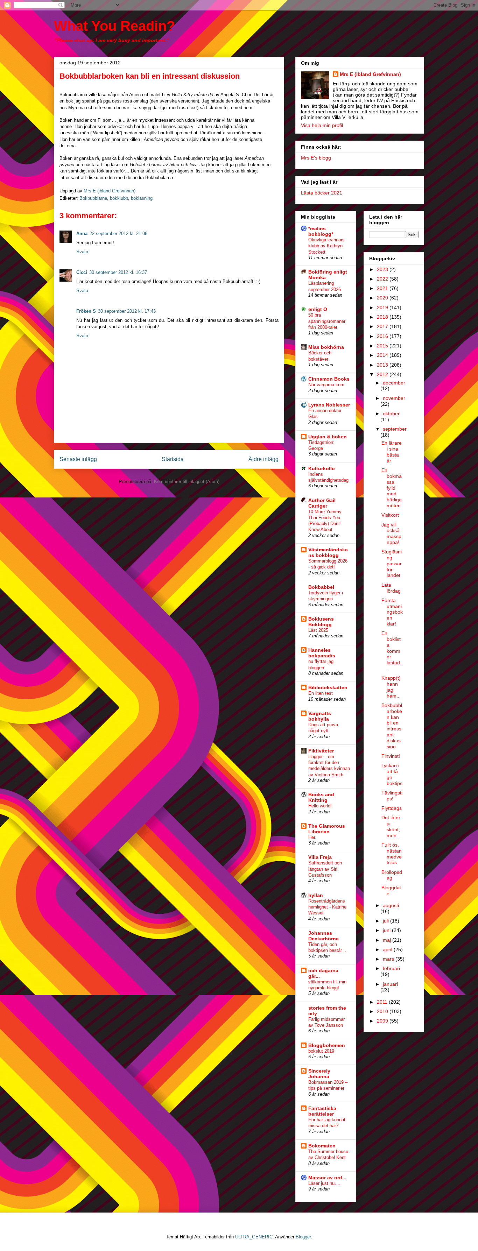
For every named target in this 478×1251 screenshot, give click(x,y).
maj (387, 940)
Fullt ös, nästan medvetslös (391, 853)
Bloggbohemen (326, 1045)
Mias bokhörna (326, 347)
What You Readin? (114, 26)
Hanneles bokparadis (321, 652)
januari (390, 984)
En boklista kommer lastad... (392, 650)
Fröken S (86, 311)
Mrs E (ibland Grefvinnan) (370, 74)
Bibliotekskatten (327, 687)
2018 (383, 317)
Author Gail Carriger (322, 503)
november (394, 398)
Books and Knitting (321, 797)
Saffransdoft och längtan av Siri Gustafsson (325, 869)
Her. (312, 837)
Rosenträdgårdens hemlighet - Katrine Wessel (327, 907)
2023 (383, 269)
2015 (383, 345)
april (388, 949)
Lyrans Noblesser (329, 405)
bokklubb (119, 198)
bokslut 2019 (321, 1051)
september (395, 429)
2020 (383, 298)
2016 (383, 336)
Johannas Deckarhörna (323, 935)
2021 (383, 288)
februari (391, 968)
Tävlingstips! (391, 795)
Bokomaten (322, 1145)
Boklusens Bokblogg (321, 621)
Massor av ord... (327, 1177)
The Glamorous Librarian (326, 828)
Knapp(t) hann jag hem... (391, 686)
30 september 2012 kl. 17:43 (127, 311)
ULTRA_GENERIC (254, 1236)
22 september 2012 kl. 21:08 (118, 233)
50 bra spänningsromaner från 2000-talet (326, 321)
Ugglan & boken (327, 436)
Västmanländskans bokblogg (328, 552)
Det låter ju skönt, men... (391, 826)
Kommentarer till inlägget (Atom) (186, 481)
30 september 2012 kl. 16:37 (118, 272)
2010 (383, 1011)
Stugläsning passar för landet (391, 563)
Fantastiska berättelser (322, 1111)
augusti (391, 905)
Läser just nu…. (324, 1183)
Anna (81, 233)
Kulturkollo (321, 468)
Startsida (173, 459)
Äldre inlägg (263, 459)
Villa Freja (320, 857)
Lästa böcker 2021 (321, 193)
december (394, 383)
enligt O (317, 309)
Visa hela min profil (322, 125)
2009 (383, 1021)
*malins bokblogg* (320, 231)
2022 (383, 279)
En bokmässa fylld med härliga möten (391, 487)
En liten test (320, 693)
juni (387, 930)
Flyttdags (391, 808)
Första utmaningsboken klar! (392, 612)
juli (386, 921)
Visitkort (390, 515)
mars (389, 959)
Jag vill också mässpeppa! (391, 533)
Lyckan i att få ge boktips (391, 774)
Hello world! (320, 805)
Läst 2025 (318, 630)
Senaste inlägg (78, 459)
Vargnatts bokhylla (319, 716)
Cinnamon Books (329, 379)
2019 (383, 307)
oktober (391, 413)
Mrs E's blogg (316, 158)
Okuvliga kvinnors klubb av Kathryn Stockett (326, 246)
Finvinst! (390, 756)
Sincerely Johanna (319, 1073)
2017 (383, 326)
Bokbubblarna (93, 198)
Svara (82, 251)
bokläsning (142, 198)
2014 (383, 355)
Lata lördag (391, 588)
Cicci (81, 272)
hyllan (315, 895)
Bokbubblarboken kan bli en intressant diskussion (391, 725)
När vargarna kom (326, 384)
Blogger (303, 1236)
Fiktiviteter (321, 751)
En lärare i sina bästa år (391, 451)
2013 (383, 365)
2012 (383, 374)
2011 (383, 1002)
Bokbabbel (321, 587)
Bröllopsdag (391, 875)
